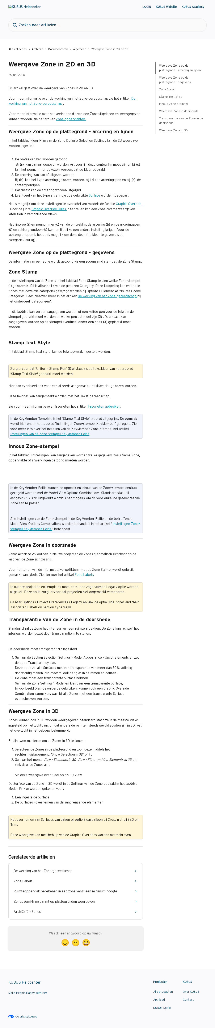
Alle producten (163, 991)
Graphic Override (129, 204)
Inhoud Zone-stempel (173, 104)
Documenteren (58, 49)
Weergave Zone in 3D (173, 130)
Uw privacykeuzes (26, 1016)
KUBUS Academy (193, 6)
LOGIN (147, 6)
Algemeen (79, 49)
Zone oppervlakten (71, 119)
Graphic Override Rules (49, 209)
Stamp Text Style (170, 96)
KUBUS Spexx (162, 1008)
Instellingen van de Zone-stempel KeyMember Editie (49, 434)
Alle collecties (17, 49)
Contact (188, 999)
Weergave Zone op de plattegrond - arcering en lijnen (180, 68)
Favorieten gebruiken (104, 406)
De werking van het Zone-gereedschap (107, 296)
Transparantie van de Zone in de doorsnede (181, 121)
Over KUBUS (191, 991)
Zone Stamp (167, 89)
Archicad (37, 49)
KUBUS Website (166, 6)
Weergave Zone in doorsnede (178, 111)
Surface (95, 195)
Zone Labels (84, 574)
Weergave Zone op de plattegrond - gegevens (175, 80)
